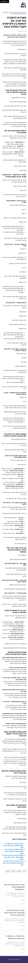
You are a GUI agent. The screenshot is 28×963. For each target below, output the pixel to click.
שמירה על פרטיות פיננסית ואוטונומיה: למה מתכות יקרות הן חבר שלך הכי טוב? (14, 912)
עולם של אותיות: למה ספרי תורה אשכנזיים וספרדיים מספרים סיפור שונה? (14, 851)
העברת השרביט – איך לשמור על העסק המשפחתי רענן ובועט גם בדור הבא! (13, 845)
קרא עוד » (23, 900)
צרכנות (7, 871)
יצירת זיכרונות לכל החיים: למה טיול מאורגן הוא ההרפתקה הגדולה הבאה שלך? (13, 863)
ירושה (13, 871)
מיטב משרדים (20, 751)
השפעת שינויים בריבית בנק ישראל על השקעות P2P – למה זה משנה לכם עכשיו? (12, 857)
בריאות (19, 871)
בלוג (24, 871)
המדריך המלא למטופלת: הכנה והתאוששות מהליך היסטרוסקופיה (14, 887)
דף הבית (24, 12)
